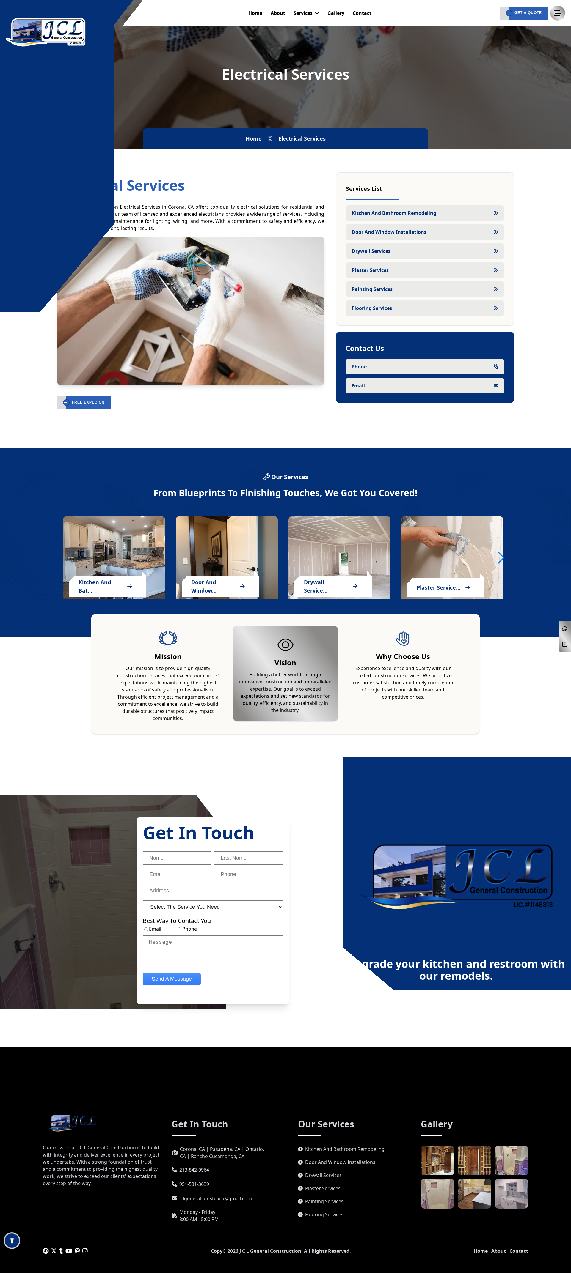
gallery (335, 13)
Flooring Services (324, 1214)
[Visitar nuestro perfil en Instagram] (85, 1251)
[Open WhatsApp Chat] (565, 628)
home (255, 13)
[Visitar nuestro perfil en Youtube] (68, 1251)
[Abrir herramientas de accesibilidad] (12, 1240)
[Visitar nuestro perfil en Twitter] (54, 1251)
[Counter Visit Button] (565, 644)
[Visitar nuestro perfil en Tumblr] (61, 1251)
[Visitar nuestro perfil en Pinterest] (45, 1251)
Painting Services (324, 1201)
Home (481, 1251)
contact (362, 13)
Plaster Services (323, 1188)
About (498, 1251)
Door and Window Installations (340, 1162)
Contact (518, 1251)
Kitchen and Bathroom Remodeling (345, 1149)
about (278, 13)
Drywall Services (323, 1175)
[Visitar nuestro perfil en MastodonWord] (77, 1251)
